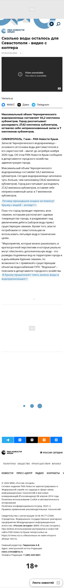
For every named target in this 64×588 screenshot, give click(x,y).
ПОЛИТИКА (9, 464)
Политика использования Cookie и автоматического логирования (30, 501)
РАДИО (39, 473)
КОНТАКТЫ (53, 473)
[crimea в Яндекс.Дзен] (32, 440)
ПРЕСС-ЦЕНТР (24, 473)
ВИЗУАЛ (56, 464)
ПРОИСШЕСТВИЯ (41, 464)
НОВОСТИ (7, 473)
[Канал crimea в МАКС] (56, 440)
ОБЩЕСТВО (23, 464)
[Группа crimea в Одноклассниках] (44, 440)
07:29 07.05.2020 (9, 53)
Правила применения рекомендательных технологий (31, 509)
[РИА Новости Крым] (12, 31)
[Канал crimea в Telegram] (8, 440)
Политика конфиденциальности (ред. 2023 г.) (26, 506)
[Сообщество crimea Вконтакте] (20, 440)
